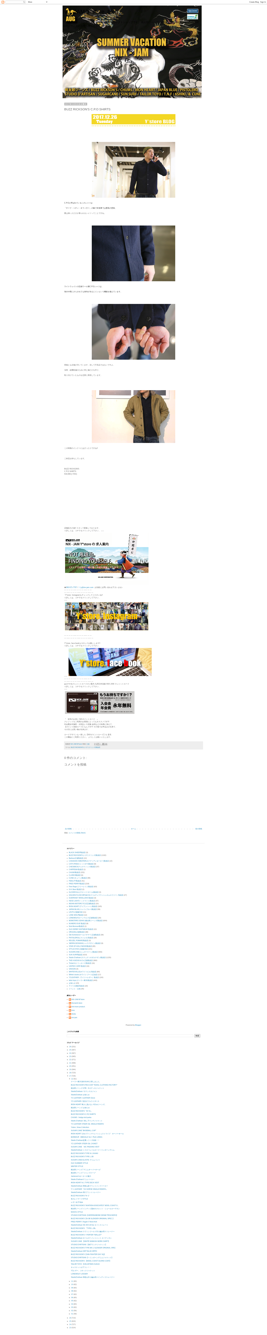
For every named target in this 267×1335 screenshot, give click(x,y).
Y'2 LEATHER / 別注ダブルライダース (85, 1101)
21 (70, 1063)
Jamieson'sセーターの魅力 (81, 1176)
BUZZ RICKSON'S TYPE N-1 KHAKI (84, 1153)
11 (72, 1281)
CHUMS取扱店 (74, 872)
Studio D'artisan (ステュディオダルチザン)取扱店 (87, 957)
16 (70, 1318)
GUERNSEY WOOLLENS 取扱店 (81, 898)
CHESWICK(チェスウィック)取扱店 (82, 867)
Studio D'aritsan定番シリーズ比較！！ (85, 1140)
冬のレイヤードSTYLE (79, 1199)
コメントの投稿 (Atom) (77, 833)
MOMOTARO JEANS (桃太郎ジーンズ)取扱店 (86, 921)
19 (70, 1069)
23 (70, 1056)
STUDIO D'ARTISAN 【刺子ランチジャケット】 (89, 1245)
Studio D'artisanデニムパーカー (83, 1179)
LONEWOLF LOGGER (79, 1274)
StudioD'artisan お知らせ (80, 1095)
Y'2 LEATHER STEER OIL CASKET (84, 1144)
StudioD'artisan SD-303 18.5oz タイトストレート (89, 1225)
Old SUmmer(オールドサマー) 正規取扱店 (84, 935)
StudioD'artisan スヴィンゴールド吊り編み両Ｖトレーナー (93, 1231)
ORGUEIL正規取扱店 (77, 932)
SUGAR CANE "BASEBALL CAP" (83, 1130)
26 (70, 1047)
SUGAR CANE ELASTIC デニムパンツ (85, 1160)
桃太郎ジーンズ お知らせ (80, 1108)
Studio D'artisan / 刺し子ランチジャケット (86, 1121)
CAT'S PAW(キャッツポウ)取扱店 (81, 864)
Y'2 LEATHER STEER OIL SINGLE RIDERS (87, 1124)
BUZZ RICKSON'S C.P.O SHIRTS (83, 1114)
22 (70, 1060)
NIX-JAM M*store (78, 999)
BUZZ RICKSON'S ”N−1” (80, 1196)
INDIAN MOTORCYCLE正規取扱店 (82, 904)
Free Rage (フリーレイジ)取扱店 (81, 887)
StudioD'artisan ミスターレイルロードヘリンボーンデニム (93, 1150)
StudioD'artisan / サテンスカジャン (84, 1091)
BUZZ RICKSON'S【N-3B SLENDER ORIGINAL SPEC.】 (92, 1219)
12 (72, 1079)
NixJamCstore (77, 1003)
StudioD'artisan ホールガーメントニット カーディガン (91, 1238)
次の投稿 (68, 829)
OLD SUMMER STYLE (79, 1163)
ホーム (133, 829)
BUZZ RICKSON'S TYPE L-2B (82, 1157)
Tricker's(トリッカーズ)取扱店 (80, 963)
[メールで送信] (95, 744)
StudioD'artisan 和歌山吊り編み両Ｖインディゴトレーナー (93, 1277)
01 (72, 1314)
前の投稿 (198, 829)
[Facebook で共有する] (103, 744)
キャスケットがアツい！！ (81, 1267)
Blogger (138, 1025)
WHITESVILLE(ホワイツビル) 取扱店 (82, 972)
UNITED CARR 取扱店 (77, 966)
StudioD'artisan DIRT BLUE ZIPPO (84, 1251)
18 (70, 1073)
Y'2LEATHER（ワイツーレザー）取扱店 (84, 977)
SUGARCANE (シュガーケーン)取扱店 (83, 952)
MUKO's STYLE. (77, 1212)
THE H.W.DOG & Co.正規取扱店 (81, 960)
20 (70, 1066)
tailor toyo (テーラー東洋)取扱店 (81, 980)
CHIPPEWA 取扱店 (76, 869)
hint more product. (78, 1007)
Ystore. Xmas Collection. (80, 1127)
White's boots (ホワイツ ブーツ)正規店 (83, 975)
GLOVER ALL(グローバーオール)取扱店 (84, 892)
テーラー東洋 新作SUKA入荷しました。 (86, 1082)
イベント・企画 (75, 989)
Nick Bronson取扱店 (76, 926)
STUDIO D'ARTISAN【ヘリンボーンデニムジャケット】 (92, 1258)
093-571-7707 (71, 587)
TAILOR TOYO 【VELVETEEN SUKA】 (85, 1264)
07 (72, 1294)
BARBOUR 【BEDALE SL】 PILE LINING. (87, 1137)
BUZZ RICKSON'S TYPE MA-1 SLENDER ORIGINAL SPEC (93, 1248)
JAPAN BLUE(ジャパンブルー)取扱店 (83, 909)
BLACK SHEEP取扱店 (77, 852)
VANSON (72, 969)
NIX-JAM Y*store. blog (90, 12)
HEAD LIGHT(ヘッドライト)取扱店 (82, 901)
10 (72, 1284)
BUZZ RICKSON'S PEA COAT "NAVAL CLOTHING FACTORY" (94, 1085)
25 (70, 1050)
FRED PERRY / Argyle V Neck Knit (84, 1222)
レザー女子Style (77, 1202)
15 (70, 1321)
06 (72, 1298)
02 (72, 1311)
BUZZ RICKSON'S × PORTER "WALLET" (86, 1235)
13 (70, 1328)
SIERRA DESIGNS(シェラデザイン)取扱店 (85, 943)
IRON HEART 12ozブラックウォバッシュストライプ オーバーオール (97, 1134)
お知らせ (72, 983)
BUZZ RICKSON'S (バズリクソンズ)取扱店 (85, 747)
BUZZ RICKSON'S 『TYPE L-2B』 (84, 1228)
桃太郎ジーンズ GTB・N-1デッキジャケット (87, 1088)
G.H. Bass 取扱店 (75, 889)
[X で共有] (100, 744)
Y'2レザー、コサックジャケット (83, 1271)
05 (72, 1301)
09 (72, 1288)
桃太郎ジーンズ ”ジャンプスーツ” (83, 1173)
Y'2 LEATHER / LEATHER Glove (83, 1098)
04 (72, 1304)
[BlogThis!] (98, 744)
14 (70, 1324)
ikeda (74, 1014)
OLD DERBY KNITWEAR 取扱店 (81, 929)
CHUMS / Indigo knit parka (81, 1117)
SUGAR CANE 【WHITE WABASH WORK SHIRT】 (90, 1241)
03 (72, 1307)
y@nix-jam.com (87, 587)
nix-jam (74, 1018)
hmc (73, 1010)
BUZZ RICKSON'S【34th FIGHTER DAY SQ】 (88, 1254)
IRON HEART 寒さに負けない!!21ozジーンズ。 (88, 1104)
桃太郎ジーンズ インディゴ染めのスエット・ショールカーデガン (95, 1209)
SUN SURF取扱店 (75, 955)
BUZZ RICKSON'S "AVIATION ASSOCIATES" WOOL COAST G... (95, 1205)
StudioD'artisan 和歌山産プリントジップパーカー (89, 1186)
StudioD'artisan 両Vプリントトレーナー (86, 1192)
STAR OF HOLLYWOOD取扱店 (80, 946)
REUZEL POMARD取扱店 (78, 940)
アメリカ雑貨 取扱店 (76, 986)
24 (70, 1053)
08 (72, 1291)
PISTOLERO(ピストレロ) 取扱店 (81, 938)
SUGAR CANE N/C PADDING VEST (85, 1147)
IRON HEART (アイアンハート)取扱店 (83, 906)
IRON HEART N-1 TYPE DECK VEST (85, 1183)
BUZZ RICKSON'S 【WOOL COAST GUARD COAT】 (91, 1261)
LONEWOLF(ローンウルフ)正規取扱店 (83, 918)
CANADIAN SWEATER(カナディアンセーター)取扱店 (89, 861)
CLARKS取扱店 (75, 875)
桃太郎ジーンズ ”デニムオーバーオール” (86, 1170)
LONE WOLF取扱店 (76, 915)
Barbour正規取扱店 (76, 858)
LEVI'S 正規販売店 (76, 912)
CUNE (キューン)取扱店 (78, 878)
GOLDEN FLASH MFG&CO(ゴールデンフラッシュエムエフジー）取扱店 (96, 895)
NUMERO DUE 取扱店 (77, 923)
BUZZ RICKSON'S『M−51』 (81, 1111)
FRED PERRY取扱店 (77, 884)
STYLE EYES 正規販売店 (78, 949)
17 (70, 1076)
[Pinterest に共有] (106, 744)
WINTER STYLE (77, 1166)
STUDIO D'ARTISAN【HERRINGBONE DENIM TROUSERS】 (94, 1215)
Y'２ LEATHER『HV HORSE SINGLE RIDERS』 (89, 1189)
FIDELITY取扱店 (75, 881)
